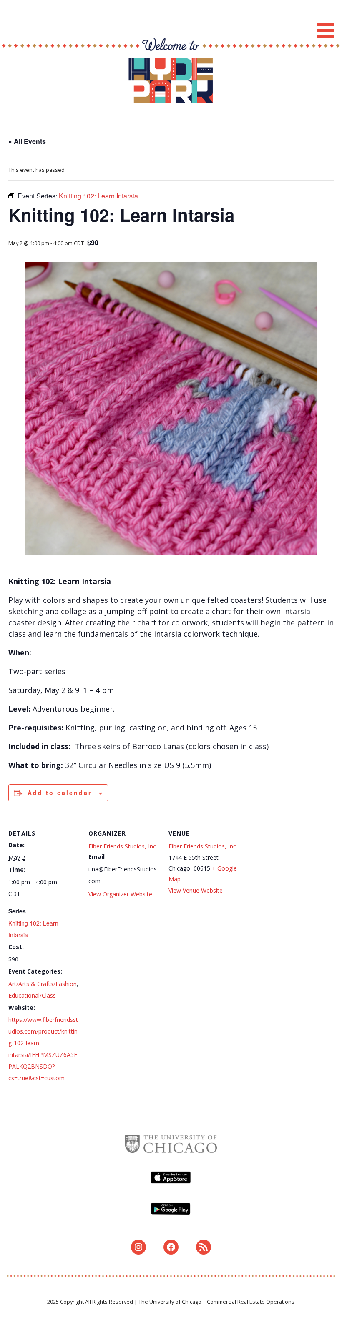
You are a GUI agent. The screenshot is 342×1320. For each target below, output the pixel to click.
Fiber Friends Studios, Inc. (122, 846)
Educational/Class (32, 995)
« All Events (27, 141)
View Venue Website (195, 890)
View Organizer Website (120, 894)
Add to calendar (60, 792)
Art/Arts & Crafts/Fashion (42, 984)
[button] (328, 20)
